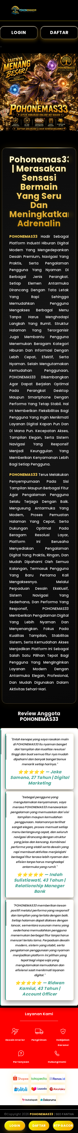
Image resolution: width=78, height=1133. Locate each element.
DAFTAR (59, 32)
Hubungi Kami (57, 1062)
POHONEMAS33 (23, 236)
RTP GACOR (63, 1125)
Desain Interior (15, 1040)
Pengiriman (39, 1040)
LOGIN (18, 32)
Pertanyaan (21, 1062)
